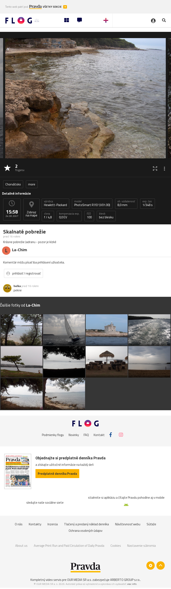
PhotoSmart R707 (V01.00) (92, 203)
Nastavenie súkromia (141, 545)
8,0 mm (126, 203)
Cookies (116, 545)
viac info (132, 584)
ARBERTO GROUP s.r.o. (125, 579)
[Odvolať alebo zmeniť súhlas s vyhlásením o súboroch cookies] (150, 565)
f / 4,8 (48, 216)
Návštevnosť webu (127, 524)
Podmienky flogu (53, 434)
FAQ (86, 434)
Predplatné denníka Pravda (57, 473)
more (31, 184)
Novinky (74, 434)
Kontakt (99, 434)
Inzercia (53, 524)
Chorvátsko (13, 184)
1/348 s (147, 203)
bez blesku (106, 216)
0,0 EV (69, 216)
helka (17, 286)
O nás (19, 524)
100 (89, 216)
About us (21, 545)
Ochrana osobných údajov (85, 530)
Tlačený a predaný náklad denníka (86, 524)
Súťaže (151, 524)
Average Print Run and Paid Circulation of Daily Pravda (69, 545)
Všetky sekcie (52, 7)
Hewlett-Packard (55, 203)
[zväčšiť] (155, 168)
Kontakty (35, 524)
